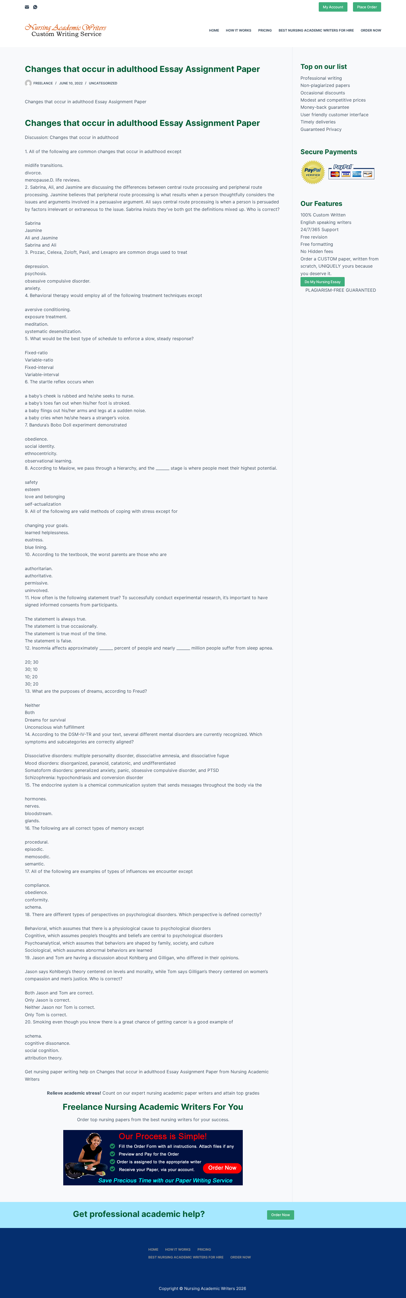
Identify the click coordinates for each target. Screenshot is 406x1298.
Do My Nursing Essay (323, 282)
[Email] (27, 7)
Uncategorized (103, 83)
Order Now (280, 1214)
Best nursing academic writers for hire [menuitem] (316, 30)
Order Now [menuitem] (371, 30)
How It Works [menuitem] (238, 30)
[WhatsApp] (35, 7)
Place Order (367, 7)
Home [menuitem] (214, 30)
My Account (333, 7)
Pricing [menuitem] (265, 30)
